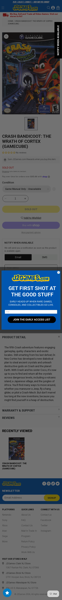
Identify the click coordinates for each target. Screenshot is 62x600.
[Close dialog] (58, 272)
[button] (31, 290)
